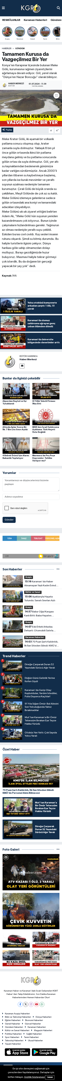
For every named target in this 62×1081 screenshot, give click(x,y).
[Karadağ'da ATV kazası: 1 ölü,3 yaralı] (31, 872)
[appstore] (17, 1052)
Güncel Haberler (33, 1024)
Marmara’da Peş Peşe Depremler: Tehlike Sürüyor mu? (43, 458)
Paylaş (9, 130)
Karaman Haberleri (35, 20)
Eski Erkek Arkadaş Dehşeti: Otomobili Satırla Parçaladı (38, 629)
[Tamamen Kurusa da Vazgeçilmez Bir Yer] (31, 108)
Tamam (50, 1077)
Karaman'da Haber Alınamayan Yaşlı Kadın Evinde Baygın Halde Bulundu (40, 583)
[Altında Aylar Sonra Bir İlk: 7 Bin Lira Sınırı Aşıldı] (16, 417)
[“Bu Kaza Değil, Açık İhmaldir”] (16, 958)
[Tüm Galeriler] (58, 849)
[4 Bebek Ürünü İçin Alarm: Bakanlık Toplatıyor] (16, 445)
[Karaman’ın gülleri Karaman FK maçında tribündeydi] (46, 940)
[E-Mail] (22, 366)
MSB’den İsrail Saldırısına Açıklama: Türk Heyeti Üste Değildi (45, 429)
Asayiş (28, 577)
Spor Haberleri (12, 1037)
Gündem (20, 48)
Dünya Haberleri (43, 1017)
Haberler (6, 48)
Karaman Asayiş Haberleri (17, 1014)
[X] (25, 1004)
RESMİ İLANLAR (11, 20)
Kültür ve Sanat (32, 592)
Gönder (9, 519)
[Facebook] (20, 1004)
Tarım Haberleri (31, 1037)
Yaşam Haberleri (13, 1044)
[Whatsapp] (41, 1004)
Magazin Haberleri (43, 1030)
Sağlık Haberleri (34, 1034)
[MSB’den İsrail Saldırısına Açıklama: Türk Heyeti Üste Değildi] (46, 417)
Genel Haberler (12, 1024)
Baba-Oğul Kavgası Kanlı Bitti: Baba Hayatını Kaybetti (39, 614)
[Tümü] (58, 569)
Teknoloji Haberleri (14, 1040)
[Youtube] (36, 1004)
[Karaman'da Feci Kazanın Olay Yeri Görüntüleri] (46, 958)
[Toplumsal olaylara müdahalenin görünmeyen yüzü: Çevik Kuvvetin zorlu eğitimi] (31, 911)
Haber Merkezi (28, 359)
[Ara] (58, 8)
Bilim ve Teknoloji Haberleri (18, 1017)
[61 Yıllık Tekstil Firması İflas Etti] (46, 391)
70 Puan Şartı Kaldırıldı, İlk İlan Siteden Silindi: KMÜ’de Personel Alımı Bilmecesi (41, 644)
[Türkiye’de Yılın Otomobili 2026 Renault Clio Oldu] (16, 940)
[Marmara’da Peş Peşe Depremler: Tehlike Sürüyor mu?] (46, 445)
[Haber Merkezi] (10, 361)
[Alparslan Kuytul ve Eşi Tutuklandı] (16, 391)
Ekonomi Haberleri (34, 1020)
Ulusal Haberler (35, 1040)
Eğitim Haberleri (12, 1020)
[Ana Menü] (3, 8)
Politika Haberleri (13, 1034)
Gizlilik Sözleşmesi (34, 1077)
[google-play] (44, 1052)
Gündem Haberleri (14, 1027)
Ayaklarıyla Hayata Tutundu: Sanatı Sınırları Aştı (39, 598)
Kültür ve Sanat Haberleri (17, 1030)
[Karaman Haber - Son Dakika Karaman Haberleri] (30, 8)
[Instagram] (31, 1004)
